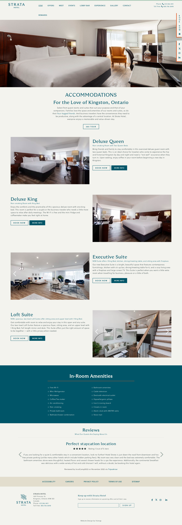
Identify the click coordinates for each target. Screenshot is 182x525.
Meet (61, 5)
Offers (51, 5)
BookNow (180, 22)
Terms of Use (115, 481)
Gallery (114, 5)
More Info (119, 168)
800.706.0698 (168, 6)
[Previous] (20, 454)
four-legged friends (66, 113)
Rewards (43, 15)
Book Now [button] (101, 168)
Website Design (87, 521)
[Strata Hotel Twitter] (179, 48)
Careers (69, 481)
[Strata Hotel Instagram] (179, 53)
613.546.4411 (169, 4)
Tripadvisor (113, 469)
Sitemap (136, 481)
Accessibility (48, 481)
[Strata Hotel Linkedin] (179, 57)
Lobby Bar (85, 5)
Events (71, 5)
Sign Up (127, 505)
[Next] (161, 454)
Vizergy (98, 521)
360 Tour (91, 126)
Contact (127, 5)
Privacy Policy (91, 481)
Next (85, 158)
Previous (15, 158)
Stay (41, 5)
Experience (99, 5)
